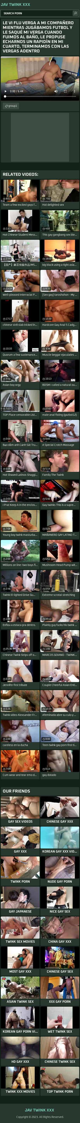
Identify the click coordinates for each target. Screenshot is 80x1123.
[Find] (75, 13)
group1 (12, 106)
